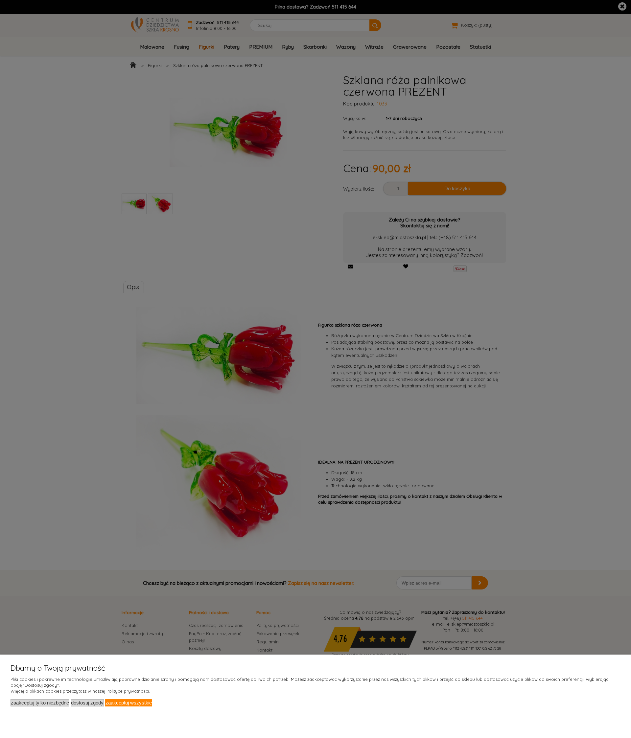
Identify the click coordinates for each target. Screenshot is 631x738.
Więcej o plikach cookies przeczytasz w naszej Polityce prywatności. (80, 691)
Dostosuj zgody (87, 702)
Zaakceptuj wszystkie (128, 702)
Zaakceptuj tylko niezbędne (40, 702)
